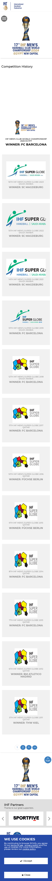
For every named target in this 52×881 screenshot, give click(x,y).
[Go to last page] (34, 747)
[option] (26, 818)
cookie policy (29, 849)
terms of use (17, 845)
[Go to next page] (29, 747)
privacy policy (31, 845)
